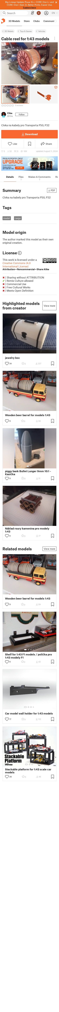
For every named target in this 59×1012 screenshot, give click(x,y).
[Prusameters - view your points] (39, 13)
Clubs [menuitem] (36, 21)
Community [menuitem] (49, 21)
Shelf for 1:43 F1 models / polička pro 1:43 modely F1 (28, 656)
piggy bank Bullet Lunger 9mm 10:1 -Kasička (28, 473)
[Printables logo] (3, 21)
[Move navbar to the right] (56, 21)
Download (31, 134)
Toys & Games (26, 31)
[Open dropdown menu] (54, 38)
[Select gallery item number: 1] (27, 466)
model (6, 218)
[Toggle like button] (7, 363)
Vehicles (41, 31)
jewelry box (12, 357)
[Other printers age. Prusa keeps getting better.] (29, 163)
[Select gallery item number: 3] (31, 649)
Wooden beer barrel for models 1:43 (27, 415)
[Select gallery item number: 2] (30, 466)
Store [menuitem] (27, 21)
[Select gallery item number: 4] (33, 649)
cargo (18, 218)
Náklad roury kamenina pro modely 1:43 (27, 530)
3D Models (9, 31)
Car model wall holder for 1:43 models (29, 713)
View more (49, 305)
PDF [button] (53, 190)
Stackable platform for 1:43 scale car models (28, 771)
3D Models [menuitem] (14, 21)
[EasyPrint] (32, 13)
